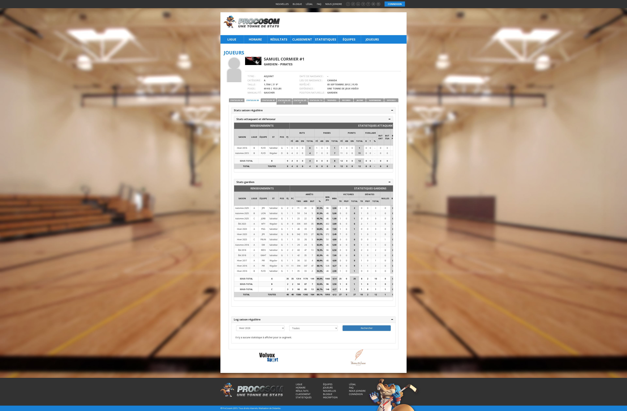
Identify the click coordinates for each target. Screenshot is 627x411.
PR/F (346, 201)
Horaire (255, 39)
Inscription (330, 397)
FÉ (292, 141)
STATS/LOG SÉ (268, 100)
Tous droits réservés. (248, 408)
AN (297, 141)
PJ (287, 137)
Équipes (349, 39)
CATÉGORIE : (254, 80)
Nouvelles (282, 4)
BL (393, 198)
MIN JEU (327, 198)
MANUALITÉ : (255, 92)
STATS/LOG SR (252, 100)
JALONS (360, 100)
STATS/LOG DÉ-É (284, 101)
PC (292, 198)
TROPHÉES (331, 100)
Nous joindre (333, 4)
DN (302, 141)
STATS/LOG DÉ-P (300, 101)
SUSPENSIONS (375, 100)
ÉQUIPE (263, 137)
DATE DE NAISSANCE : (311, 76)
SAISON (242, 137)
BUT (312, 201)
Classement (302, 39)
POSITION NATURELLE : (312, 92)
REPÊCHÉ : (305, 84)
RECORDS (346, 100)
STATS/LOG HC (236, 100)
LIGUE (254, 137)
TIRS (298, 201)
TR (340, 201)
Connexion (356, 394)
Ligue (231, 39)
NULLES (385, 198)
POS (282, 137)
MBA (334, 198)
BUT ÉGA (387, 137)
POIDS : (252, 88)
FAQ (319, 4)
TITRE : (251, 76)
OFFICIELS (391, 100)
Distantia (276, 408)
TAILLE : (252, 84)
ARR (305, 201)
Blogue (297, 4)
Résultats (278, 39)
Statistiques (325, 39)
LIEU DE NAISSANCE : (310, 80)
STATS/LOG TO (316, 100)
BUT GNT (380, 137)
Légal (309, 4)
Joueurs (372, 39)
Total (309, 141)
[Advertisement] (344, 24)
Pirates (286, 64)
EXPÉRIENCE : (306, 88)
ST (273, 137)
